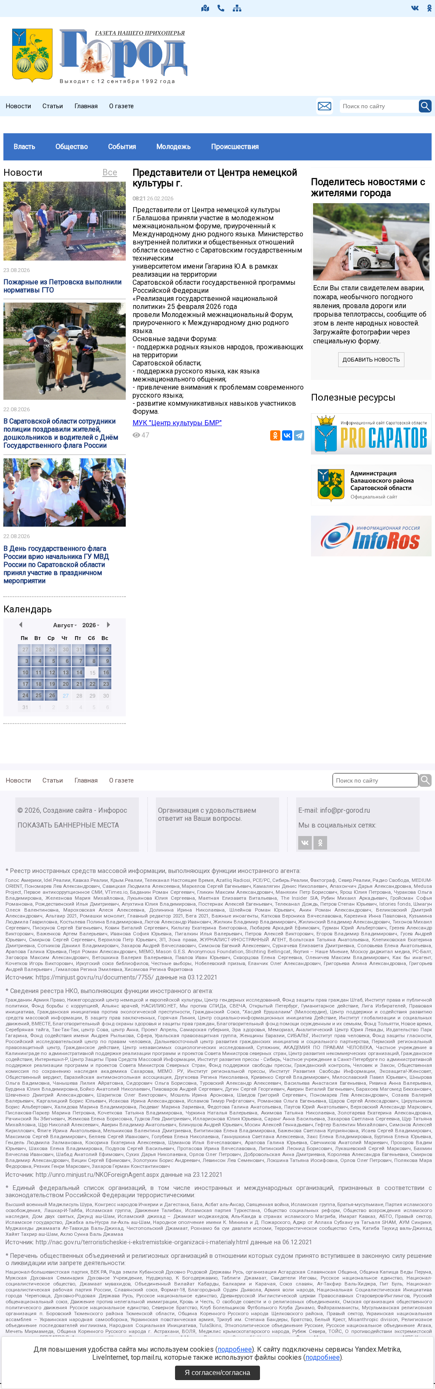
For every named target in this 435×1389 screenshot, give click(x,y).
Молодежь (173, 147)
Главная (86, 106)
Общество (72, 147)
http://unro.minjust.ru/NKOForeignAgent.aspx (97, 1175)
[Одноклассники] (275, 435)
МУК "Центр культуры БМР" (177, 423)
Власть (24, 147)
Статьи (52, 106)
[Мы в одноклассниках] (429, 8)
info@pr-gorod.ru (345, 810)
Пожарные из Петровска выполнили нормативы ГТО (62, 286)
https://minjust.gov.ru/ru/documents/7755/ (95, 977)
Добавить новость (371, 359)
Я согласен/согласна (217, 1372)
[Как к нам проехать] (205, 8)
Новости (18, 106)
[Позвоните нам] (221, 8)
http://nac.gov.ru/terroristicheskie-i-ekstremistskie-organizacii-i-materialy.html (142, 1242)
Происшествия (235, 147)
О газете (121, 106)
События (122, 147)
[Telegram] (299, 435)
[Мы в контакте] (415, 8)
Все (109, 172)
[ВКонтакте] (287, 435)
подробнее (235, 1349)
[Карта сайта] (237, 8)
